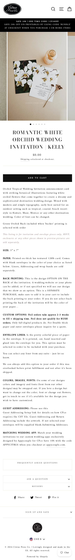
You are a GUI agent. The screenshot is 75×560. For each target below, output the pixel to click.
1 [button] (31, 124)
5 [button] (42, 125)
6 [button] (45, 125)
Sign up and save (37, 512)
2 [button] (34, 125)
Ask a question (37, 479)
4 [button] (39, 125)
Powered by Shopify (37, 557)
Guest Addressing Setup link (20, 413)
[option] (37, 25)
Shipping (25, 159)
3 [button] (37, 125)
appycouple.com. (56, 445)
